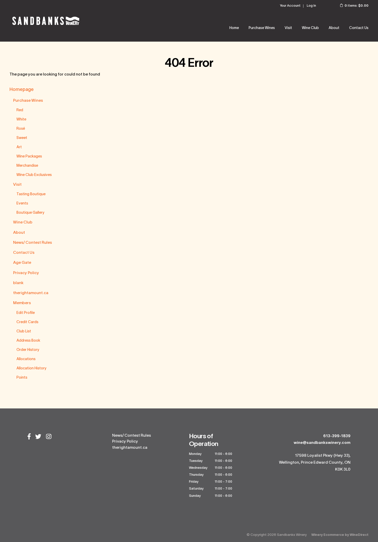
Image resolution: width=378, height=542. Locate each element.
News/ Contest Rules (32, 243)
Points (21, 377)
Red (19, 110)
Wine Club (310, 28)
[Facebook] (29, 437)
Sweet (21, 138)
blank (18, 283)
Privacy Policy (26, 273)
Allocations (25, 359)
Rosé (20, 128)
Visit (17, 184)
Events (22, 203)
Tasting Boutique (31, 194)
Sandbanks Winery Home (45, 21)
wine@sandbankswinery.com (322, 443)
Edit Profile (25, 313)
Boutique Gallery (30, 212)
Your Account (290, 5)
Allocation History (31, 368)
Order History (27, 350)
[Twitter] (38, 437)
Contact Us (358, 28)
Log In (311, 5)
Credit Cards (27, 322)
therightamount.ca (30, 293)
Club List (23, 331)
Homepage (22, 90)
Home (234, 28)
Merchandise (27, 165)
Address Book (28, 340)
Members (22, 303)
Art (19, 147)
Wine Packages (29, 156)
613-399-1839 (336, 436)
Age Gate (22, 263)
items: (356, 5)
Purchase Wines (262, 28)
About (334, 28)
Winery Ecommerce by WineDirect (339, 535)
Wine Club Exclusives (34, 175)
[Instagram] (48, 437)
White (21, 119)
